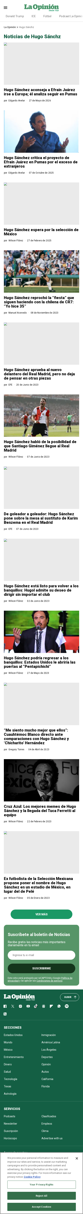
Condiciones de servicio (49, 980)
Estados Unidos (13, 1035)
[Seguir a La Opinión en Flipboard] (51, 1006)
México (8, 1049)
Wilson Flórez (15, 240)
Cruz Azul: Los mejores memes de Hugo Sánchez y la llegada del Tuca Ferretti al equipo (40, 810)
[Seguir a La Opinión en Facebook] (5, 1006)
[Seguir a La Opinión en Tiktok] (36, 1006)
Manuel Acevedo (17, 312)
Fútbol (47, 16)
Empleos (47, 1123)
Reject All (41, 1195)
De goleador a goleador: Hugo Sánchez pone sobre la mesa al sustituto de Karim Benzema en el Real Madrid (41, 518)
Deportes (47, 1057)
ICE (34, 16)
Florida (46, 1086)
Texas (7, 1086)
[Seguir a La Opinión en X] (13, 1006)
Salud (7, 1071)
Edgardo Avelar (16, 100)
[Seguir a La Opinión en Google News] (43, 1006)
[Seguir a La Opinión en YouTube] (28, 1006)
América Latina (51, 1042)
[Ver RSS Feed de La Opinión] (5, 1014)
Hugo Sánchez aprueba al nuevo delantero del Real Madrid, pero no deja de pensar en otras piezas (39, 374)
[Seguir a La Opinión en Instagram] (20, 1006)
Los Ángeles (49, 1049)
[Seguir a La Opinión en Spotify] (67, 1006)
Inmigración (49, 1035)
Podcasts (9, 1116)
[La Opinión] (41, 7)
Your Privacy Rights (41, 1184)
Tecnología (10, 1079)
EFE (10, 384)
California (47, 1079)
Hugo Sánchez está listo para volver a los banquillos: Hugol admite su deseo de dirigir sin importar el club (41, 590)
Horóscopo (10, 1138)
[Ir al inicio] (19, 997)
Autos (45, 1071)
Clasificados (49, 1116)
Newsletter (10, 1123)
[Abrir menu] (5, 7)
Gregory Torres (16, 749)
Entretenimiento (14, 1057)
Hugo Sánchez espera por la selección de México (41, 231)
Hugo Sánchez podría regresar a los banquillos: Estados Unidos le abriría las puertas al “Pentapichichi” (39, 662)
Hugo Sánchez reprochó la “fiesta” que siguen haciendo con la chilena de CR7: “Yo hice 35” (39, 302)
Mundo (8, 1042)
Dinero (8, 1064)
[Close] (77, 1158)
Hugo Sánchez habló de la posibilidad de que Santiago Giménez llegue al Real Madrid (40, 446)
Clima (45, 1131)
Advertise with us (52, 1138)
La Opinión (10, 27)
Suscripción (11, 1131)
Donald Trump (15, 16)
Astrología (10, 1093)
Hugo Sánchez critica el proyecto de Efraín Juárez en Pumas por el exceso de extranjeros (41, 162)
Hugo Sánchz (26, 27)
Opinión (46, 1064)
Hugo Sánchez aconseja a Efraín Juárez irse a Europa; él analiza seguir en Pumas (40, 91)
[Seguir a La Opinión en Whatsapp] (59, 1006)
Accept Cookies (41, 1206)
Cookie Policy (32, 1176)
